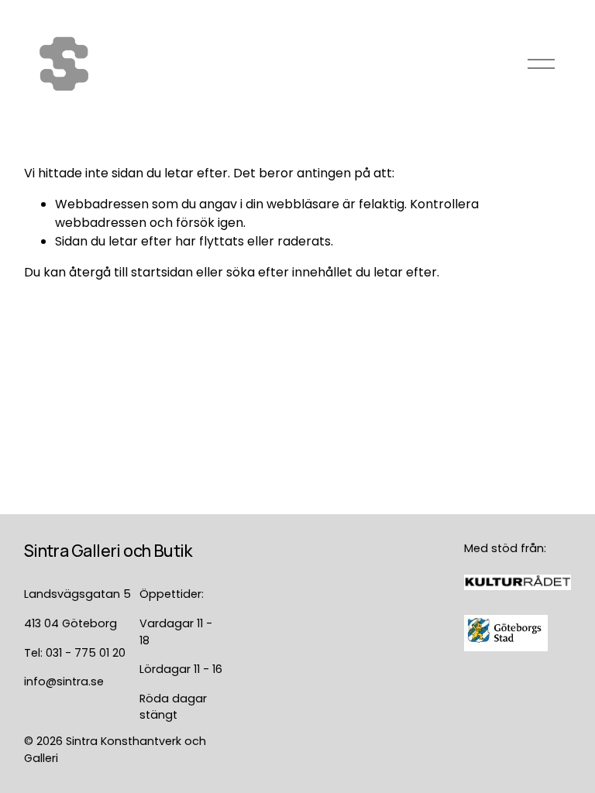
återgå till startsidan (131, 272)
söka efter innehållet (289, 272)
